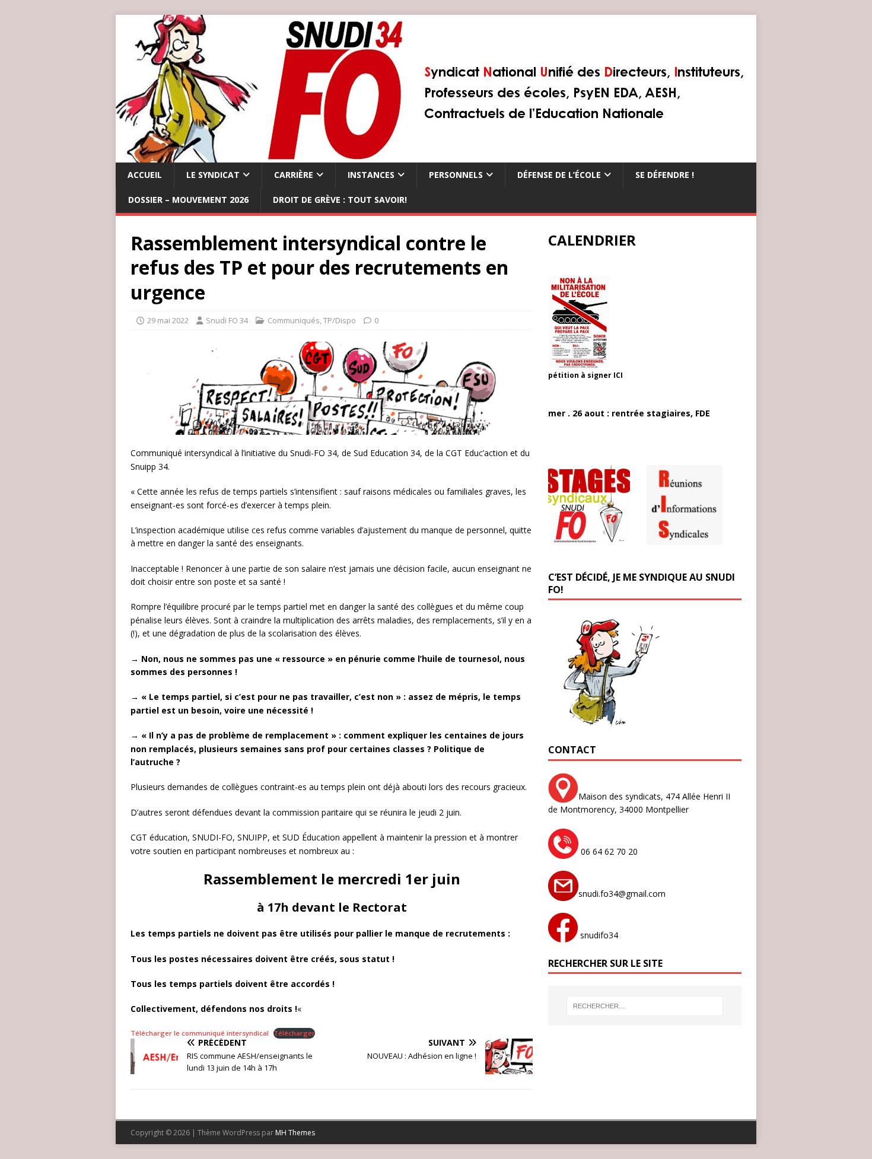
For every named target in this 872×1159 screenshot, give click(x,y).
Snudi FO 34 (227, 320)
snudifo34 (598, 935)
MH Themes (295, 1133)
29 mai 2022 (168, 320)
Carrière (293, 174)
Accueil (145, 174)
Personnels (456, 174)
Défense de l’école (559, 174)
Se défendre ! (664, 174)
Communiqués (294, 320)
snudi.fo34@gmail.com (622, 893)
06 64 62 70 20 (608, 851)
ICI (618, 375)
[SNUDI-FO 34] (436, 155)
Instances (371, 174)
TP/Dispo (339, 320)
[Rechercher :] (645, 1006)
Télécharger (294, 1033)
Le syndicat (213, 174)
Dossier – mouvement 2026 (188, 199)
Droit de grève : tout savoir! (340, 199)
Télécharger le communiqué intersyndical (200, 1033)
